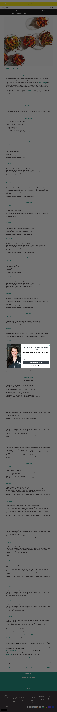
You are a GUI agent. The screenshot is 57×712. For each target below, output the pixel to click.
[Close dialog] (49, 345)
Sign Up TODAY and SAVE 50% (35, 362)
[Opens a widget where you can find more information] (4, 710)
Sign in (39, 365)
